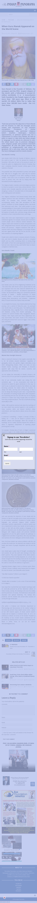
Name (6, 446)
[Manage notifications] (4, 897)
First (5, 452)
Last (20, 452)
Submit (7, 463)
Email (6, 455)
